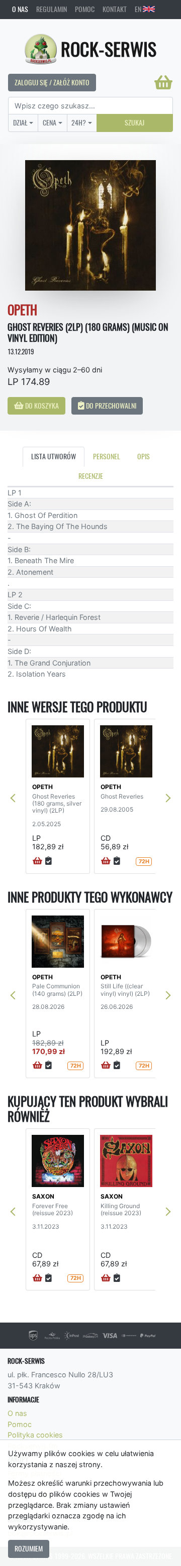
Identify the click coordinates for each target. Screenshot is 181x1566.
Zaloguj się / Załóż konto (52, 82)
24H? (78, 122)
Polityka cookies (35, 1434)
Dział (20, 122)
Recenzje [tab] (90, 476)
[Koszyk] (163, 82)
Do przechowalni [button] (110, 406)
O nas (20, 9)
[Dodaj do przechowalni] (48, 861)
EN (139, 9)
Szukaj (134, 122)
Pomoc (85, 9)
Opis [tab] (143, 456)
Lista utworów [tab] (53, 456)
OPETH (42, 787)
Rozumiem (29, 1548)
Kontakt (115, 9)
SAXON (43, 1196)
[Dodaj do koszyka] (37, 861)
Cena (49, 122)
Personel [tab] (106, 456)
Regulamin (51, 9)
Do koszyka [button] (41, 406)
